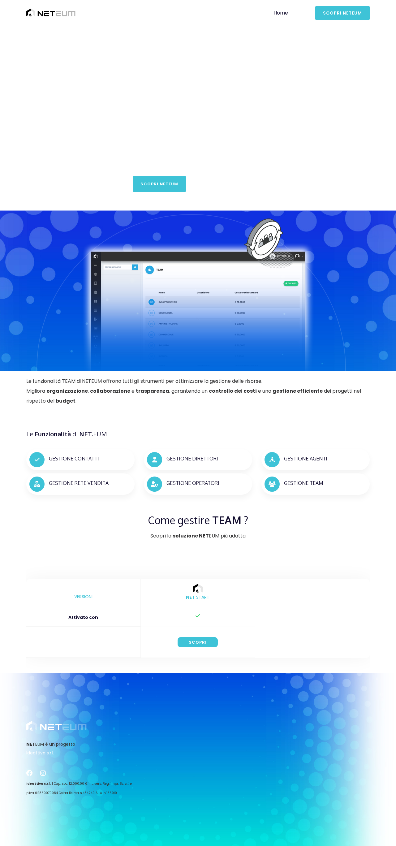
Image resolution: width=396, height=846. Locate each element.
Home (280, 12)
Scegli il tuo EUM (229, 184)
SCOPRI (198, 642)
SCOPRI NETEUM (342, 13)
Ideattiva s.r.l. (40, 753)
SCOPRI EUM (159, 184)
